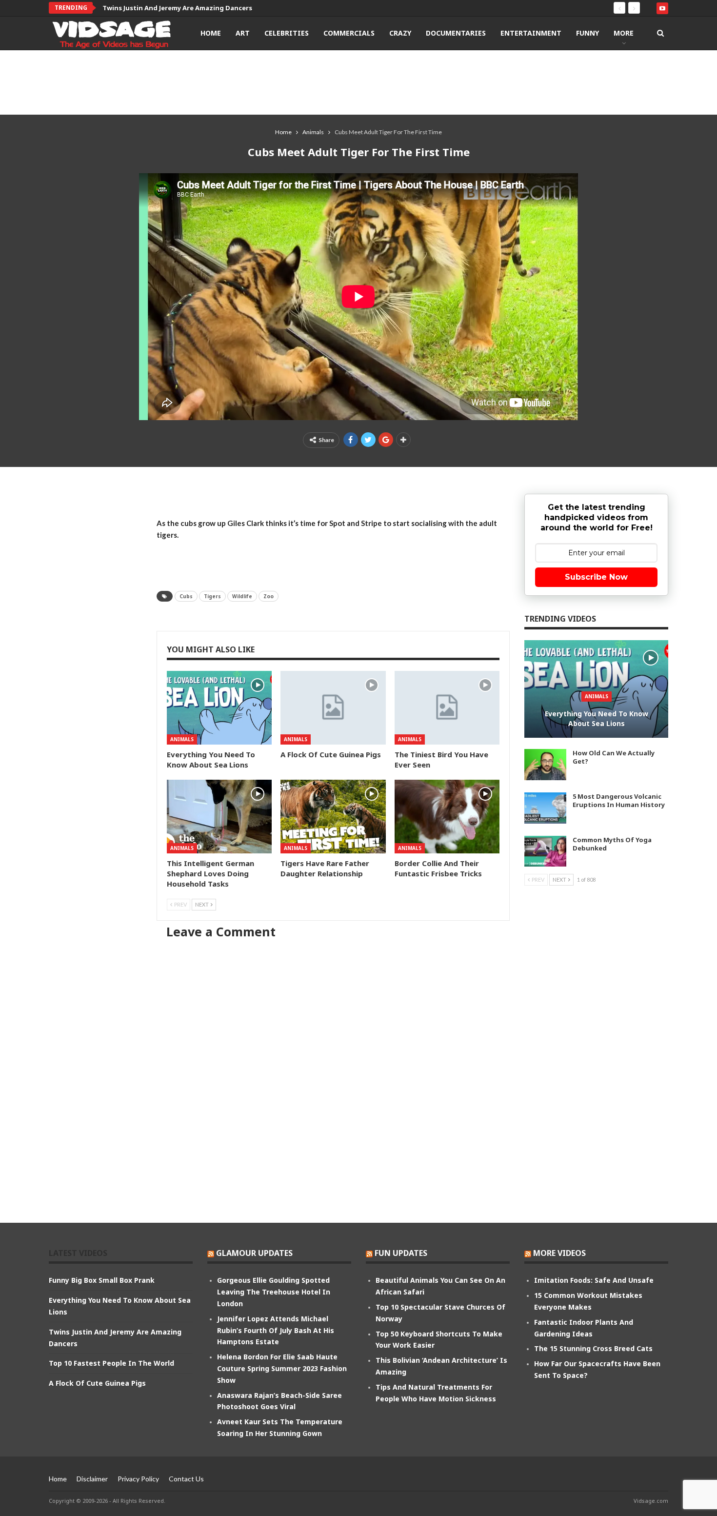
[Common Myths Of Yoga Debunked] (545, 851)
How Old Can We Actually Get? (614, 757)
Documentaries (456, 33)
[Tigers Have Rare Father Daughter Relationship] (332, 816)
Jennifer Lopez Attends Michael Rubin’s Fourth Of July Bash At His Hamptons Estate (275, 1330)
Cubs (186, 596)
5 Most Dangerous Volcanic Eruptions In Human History (619, 800)
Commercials (349, 33)
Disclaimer (92, 1479)
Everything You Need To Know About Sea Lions (596, 718)
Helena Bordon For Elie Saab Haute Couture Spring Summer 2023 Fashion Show (282, 1368)
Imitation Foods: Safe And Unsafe (594, 1280)
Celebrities (286, 33)
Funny (587, 33)
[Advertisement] (358, 82)
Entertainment (530, 33)
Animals (182, 739)
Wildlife (242, 596)
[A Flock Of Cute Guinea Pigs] (332, 708)
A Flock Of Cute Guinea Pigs (97, 1383)
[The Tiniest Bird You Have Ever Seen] (447, 708)
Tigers (212, 596)
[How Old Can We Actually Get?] (545, 764)
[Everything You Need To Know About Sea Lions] (219, 708)
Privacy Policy (138, 1479)
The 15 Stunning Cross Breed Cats (593, 1348)
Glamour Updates (254, 1253)
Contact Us (186, 1479)
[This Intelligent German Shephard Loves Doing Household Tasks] (219, 816)
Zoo (268, 596)
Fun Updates (401, 1253)
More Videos (559, 1253)
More (624, 33)
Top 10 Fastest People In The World (111, 1363)
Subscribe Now (596, 577)
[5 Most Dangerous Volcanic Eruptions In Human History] (545, 808)
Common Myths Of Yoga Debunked (612, 843)
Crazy (400, 33)
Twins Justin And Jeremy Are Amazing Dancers (177, 7)
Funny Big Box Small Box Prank (102, 1280)
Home (210, 33)
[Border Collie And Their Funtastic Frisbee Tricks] (447, 816)
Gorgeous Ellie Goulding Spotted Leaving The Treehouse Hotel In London (273, 1291)
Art (243, 33)
